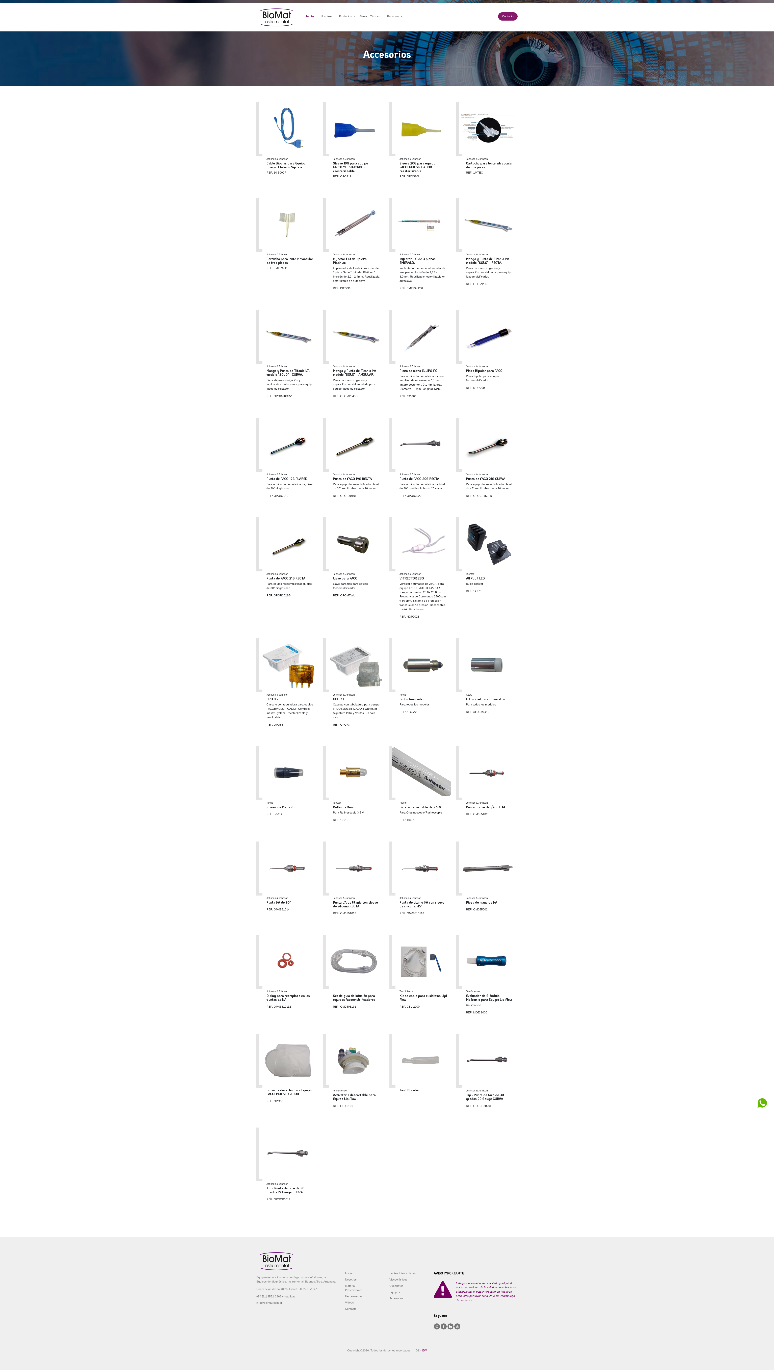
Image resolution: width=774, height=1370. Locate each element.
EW (424, 1350)
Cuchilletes (396, 1285)
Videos (349, 1302)
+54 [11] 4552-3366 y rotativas (275, 1296)
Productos (345, 16)
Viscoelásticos (398, 1279)
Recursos (393, 16)
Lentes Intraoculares (402, 1273)
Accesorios (396, 1298)
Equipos (394, 1292)
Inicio (310, 16)
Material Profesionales (353, 1288)
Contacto (508, 16)
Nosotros (326, 16)
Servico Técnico (370, 16)
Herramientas (353, 1296)
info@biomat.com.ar (269, 1302)
